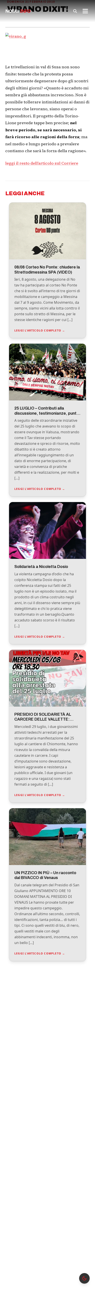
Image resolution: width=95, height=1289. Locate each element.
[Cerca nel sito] (75, 11)
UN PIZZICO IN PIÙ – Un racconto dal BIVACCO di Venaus (45, 875)
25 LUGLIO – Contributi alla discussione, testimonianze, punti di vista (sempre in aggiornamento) (47, 413)
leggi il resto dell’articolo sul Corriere (41, 163)
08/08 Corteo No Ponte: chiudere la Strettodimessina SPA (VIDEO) (47, 269)
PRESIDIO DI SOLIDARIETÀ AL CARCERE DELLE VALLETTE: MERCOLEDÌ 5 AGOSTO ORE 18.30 (47, 719)
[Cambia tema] (84, 1278)
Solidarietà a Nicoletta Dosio (41, 566)
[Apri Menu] (85, 11)
